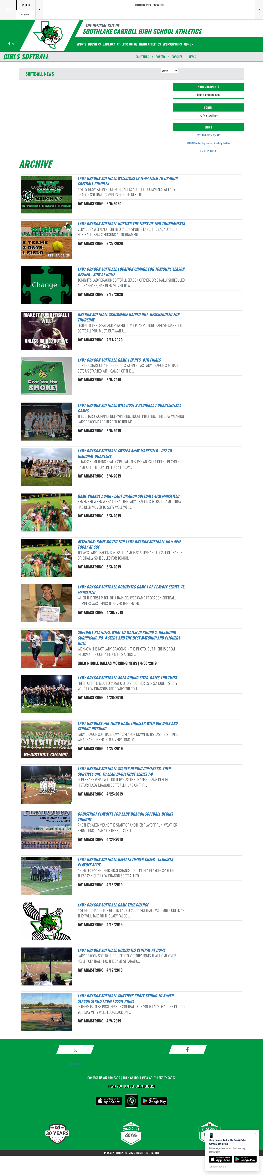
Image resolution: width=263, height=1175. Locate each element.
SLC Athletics (75, 1064)
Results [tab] (26, 14)
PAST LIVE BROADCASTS (208, 135)
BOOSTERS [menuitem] (94, 44)
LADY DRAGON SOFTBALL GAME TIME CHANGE (113, 905)
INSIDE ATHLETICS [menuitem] (150, 44)
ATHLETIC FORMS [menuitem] (127, 44)
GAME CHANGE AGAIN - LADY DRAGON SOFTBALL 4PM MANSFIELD (128, 496)
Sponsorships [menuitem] (172, 44)
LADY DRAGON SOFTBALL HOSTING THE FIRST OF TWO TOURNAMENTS (131, 223)
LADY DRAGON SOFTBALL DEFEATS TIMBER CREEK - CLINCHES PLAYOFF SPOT (125, 862)
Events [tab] (26, 4)
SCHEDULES (142, 57)
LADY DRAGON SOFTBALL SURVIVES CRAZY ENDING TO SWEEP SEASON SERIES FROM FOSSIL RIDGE (125, 998)
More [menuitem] (187, 44)
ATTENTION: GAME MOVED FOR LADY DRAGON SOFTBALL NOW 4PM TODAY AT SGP (129, 544)
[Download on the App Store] (220, 1159)
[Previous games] (39, 9)
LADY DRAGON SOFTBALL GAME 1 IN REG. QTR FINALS (119, 360)
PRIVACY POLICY (113, 1153)
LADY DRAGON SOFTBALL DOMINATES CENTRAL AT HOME (121, 950)
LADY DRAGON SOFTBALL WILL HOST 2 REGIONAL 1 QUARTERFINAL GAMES (129, 408)
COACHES (177, 57)
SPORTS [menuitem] (81, 44)
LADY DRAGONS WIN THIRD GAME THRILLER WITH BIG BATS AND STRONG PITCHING (128, 726)
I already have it (217, 1166)
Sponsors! (148, 1086)
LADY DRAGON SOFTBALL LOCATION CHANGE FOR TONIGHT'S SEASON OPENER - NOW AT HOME (131, 271)
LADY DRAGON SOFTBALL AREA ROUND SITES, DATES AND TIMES (127, 678)
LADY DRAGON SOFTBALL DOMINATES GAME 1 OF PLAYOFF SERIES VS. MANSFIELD (131, 589)
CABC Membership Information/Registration (208, 143)
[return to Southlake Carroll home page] (48, 35)
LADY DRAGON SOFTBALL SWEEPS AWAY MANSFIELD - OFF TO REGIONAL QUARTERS (125, 453)
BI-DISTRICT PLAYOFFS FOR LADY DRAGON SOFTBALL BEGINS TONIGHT (125, 816)
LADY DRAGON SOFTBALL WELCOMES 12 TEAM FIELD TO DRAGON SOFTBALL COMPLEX (127, 181)
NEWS (192, 57)
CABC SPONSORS (208, 151)
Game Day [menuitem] (109, 44)
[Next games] (259, 9)
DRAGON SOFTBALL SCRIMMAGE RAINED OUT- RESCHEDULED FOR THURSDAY (128, 317)
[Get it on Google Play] (245, 1159)
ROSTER (160, 57)
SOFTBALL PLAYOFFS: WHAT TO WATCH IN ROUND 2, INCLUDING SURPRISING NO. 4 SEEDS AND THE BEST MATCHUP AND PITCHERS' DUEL (129, 637)
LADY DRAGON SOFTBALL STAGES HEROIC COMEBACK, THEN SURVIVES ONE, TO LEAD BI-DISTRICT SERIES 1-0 (124, 771)
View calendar (158, 4)
